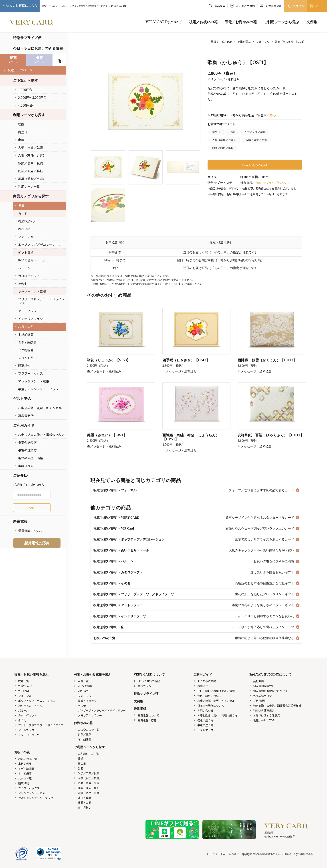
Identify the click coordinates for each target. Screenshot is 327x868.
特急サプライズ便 (27, 37)
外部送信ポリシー (264, 696)
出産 (21, 140)
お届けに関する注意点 (266, 715)
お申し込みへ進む (254, 165)
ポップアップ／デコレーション (40, 244)
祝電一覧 (23, 681)
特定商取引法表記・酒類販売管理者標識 (277, 705)
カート (320, 6)
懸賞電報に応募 (36, 542)
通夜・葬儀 (84, 797)
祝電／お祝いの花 (203, 22)
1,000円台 (25, 89)
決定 (31, 508)
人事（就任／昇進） (32, 155)
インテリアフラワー (32, 318)
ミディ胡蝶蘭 (27, 342)
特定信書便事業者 (264, 710)
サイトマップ (205, 730)
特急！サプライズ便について (272, 182)
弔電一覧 (83, 681)
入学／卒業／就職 (30, 147)
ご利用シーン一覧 (88, 753)
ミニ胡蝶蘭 (26, 350)
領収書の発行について (210, 705)
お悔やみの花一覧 (88, 729)
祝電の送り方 (27, 442)
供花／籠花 (84, 734)
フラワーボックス (30, 373)
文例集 (312, 22)
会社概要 (258, 681)
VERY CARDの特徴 (149, 681)
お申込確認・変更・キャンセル (40, 408)
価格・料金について (209, 696)
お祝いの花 (26, 326)
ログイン (298, 6)
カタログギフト (29, 275)
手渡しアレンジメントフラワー (40, 389)
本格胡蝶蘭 (26, 334)
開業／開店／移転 (30, 171)
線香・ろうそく (87, 700)
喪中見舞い (84, 807)
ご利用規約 (259, 700)
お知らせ (202, 686)
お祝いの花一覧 (27, 759)
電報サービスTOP (221, 41)
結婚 (21, 124)
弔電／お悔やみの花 (241, 22)
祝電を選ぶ (244, 41)
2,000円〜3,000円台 (32, 97)
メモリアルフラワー (90, 715)
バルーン (24, 268)
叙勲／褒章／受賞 (30, 163)
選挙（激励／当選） (32, 178)
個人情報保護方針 (264, 686)
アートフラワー (29, 311)
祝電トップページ (20, 70)
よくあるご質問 (206, 681)
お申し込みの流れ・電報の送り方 (41, 434)
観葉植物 (24, 365)
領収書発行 (26, 415)
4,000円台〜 (26, 105)
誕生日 (22, 132)
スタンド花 (26, 358)
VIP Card (24, 229)
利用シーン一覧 (29, 186)
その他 (22, 283)
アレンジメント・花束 (33, 381)
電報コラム (26, 465)
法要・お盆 (84, 802)
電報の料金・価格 (30, 458)
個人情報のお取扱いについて (270, 691)
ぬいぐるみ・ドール (32, 260)
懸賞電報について (30, 530)
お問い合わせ (205, 710)
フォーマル (26, 237)
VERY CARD (26, 221)
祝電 (21, 205)
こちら (271, 115)
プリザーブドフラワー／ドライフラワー (41, 301)
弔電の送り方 (27, 450)
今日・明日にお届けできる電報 (38, 48)
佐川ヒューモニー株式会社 (277, 836)
